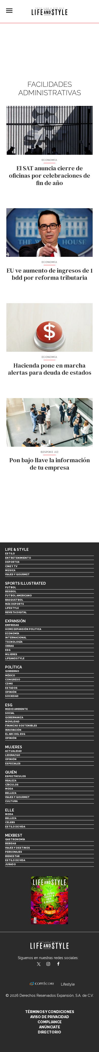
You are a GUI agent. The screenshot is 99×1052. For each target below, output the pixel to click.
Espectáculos (15, 776)
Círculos (12, 784)
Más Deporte (14, 603)
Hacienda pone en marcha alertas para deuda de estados (49, 369)
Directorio (49, 1032)
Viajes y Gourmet (17, 574)
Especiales (13, 763)
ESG (7, 650)
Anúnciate (49, 1027)
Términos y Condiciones (49, 1012)
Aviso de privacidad (49, 1017)
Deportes (12, 561)
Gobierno (12, 671)
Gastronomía (15, 839)
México (10, 675)
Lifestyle (12, 608)
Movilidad (12, 721)
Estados (11, 687)
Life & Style (17, 550)
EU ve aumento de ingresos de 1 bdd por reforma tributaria (50, 274)
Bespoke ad (50, 452)
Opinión (10, 692)
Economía (49, 160)
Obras (9, 645)
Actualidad (13, 751)
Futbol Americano (18, 595)
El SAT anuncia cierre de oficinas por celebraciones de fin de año (49, 175)
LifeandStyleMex (39, 964)
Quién (11, 772)
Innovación (13, 729)
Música (10, 570)
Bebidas (10, 843)
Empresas (12, 625)
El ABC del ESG (15, 734)
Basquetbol (14, 599)
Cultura (11, 801)
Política (13, 667)
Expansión (15, 621)
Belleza (10, 793)
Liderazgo (12, 755)
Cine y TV (11, 566)
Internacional (15, 637)
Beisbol (10, 591)
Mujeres (11, 654)
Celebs (10, 822)
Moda (9, 788)
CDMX (9, 683)
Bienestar (12, 856)
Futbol (10, 587)
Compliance (50, 1022)
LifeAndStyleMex (63, 964)
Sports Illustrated (25, 583)
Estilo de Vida (15, 860)
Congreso (12, 679)
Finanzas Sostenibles (21, 725)
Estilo (10, 553)
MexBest (13, 835)
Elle (9, 810)
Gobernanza (14, 717)
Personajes (13, 851)
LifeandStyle (14, 658)
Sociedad (12, 696)
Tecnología (13, 641)
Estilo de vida (15, 826)
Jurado (10, 864)
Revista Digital (16, 612)
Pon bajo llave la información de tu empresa (49, 464)
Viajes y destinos (17, 847)
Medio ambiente (16, 709)
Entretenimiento (18, 557)
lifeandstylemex (53, 964)
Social (9, 713)
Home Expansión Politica (23, 629)
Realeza (10, 780)
